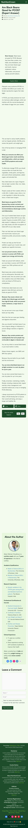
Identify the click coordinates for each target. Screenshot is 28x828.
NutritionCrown (8, 2)
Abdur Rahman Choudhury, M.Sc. (14, 15)
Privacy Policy (5, 811)
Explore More (14, 81)
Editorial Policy (21, 811)
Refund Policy (12, 812)
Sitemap (17, 812)
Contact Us (14, 795)
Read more (18, 761)
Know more (21, 782)
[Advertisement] (14, 36)
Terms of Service (13, 811)
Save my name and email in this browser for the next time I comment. (14, 701)
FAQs (18, 745)
